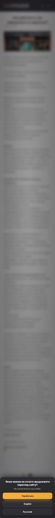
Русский (27, 511)
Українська (28, 496)
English (27, 504)
